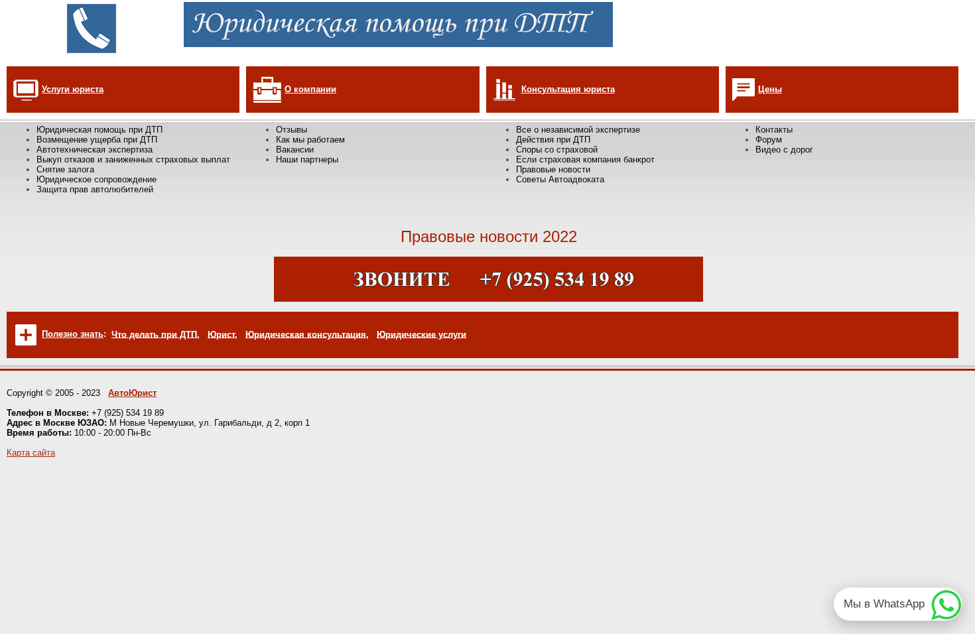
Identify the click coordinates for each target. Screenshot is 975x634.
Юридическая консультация (305, 334)
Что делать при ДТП (154, 334)
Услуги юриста (72, 89)
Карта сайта (31, 453)
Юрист (221, 334)
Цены (770, 89)
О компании (310, 89)
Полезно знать (72, 334)
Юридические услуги (421, 334)
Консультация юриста (568, 89)
